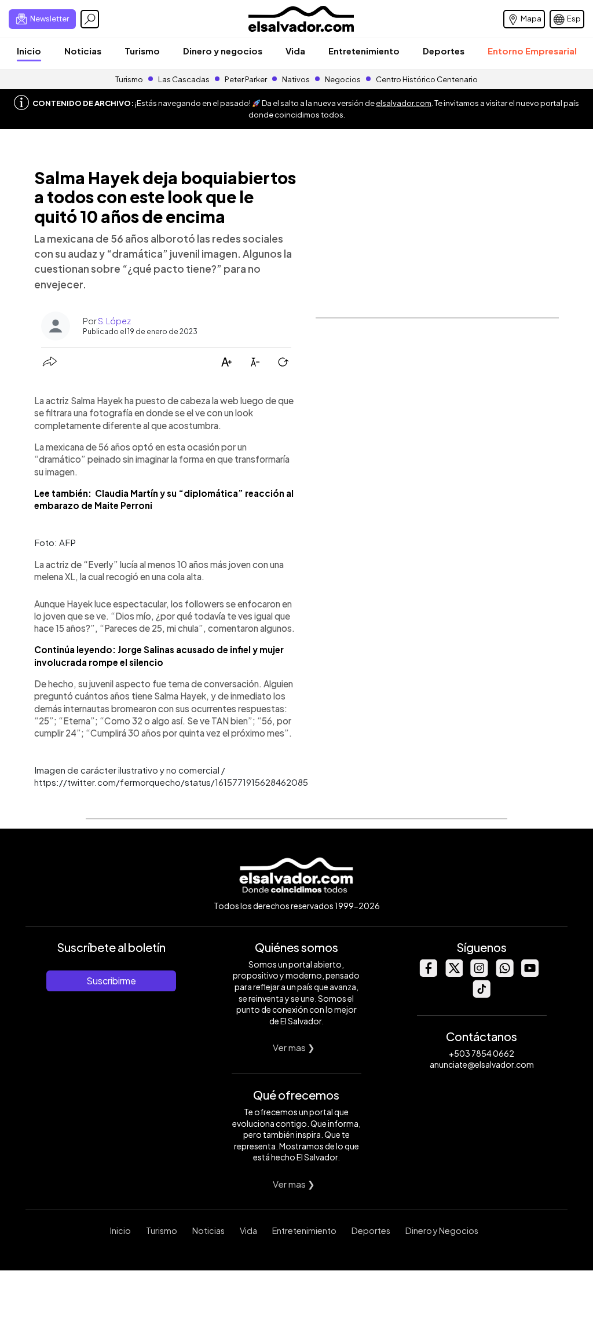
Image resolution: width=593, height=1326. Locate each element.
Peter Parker (246, 79)
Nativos (296, 79)
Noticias (82, 50)
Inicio (29, 50)
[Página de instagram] (479, 973)
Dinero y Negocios (441, 1230)
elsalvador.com (403, 103)
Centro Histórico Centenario (427, 79)
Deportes (443, 50)
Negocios (343, 79)
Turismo (142, 50)
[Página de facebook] (428, 973)
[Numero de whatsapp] (504, 973)
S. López (114, 321)
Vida (295, 50)
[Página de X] (453, 973)
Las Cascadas (184, 79)
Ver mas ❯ (294, 1047)
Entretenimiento (364, 50)
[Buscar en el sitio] (89, 19)
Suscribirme (111, 981)
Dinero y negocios (222, 50)
